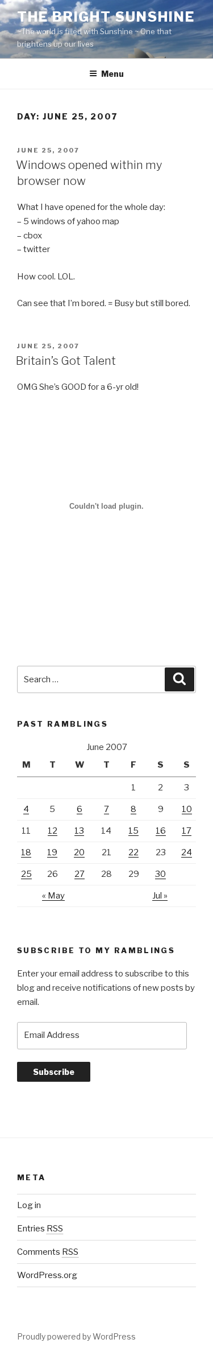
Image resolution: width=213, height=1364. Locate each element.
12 (52, 831)
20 (79, 852)
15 (133, 831)
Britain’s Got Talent (66, 361)
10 (187, 809)
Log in (29, 1205)
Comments (47, 1252)
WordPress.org (47, 1275)
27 (79, 874)
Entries (40, 1228)
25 (26, 874)
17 (186, 831)
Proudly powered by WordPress (76, 1336)
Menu (112, 74)
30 (160, 874)
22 (133, 852)
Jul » (160, 896)
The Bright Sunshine (105, 17)
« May (53, 896)
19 (52, 852)
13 (79, 831)
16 (161, 831)
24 (186, 852)
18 (26, 852)
